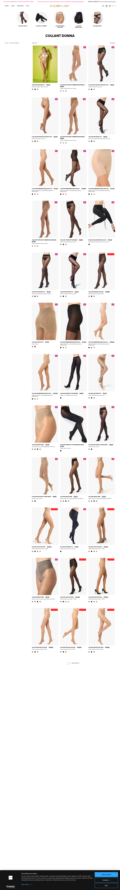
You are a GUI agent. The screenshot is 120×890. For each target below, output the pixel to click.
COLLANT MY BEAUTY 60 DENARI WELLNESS (72, 444)
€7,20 (47, 342)
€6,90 (81, 240)
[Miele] (40, 551)
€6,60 (111, 445)
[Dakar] (63, 91)
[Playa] (37, 194)
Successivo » (76, 663)
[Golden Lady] (60, 6)
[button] (20, 5)
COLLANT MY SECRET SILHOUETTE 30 (98, 85)
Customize (105, 880)
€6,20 (47, 445)
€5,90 (62, 86)
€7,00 (76, 547)
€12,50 (49, 547)
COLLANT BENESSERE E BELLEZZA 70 (70, 188)
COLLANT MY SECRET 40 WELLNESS (98, 444)
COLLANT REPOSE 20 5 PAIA (95, 647)
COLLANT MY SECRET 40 (95, 137)
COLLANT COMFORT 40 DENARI (68, 240)
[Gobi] (60, 91)
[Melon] (32, 89)
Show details (25, 884)
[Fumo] (35, 449)
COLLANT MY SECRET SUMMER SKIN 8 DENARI (72, 85)
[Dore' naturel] (35, 194)
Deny (106, 885)
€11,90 (110, 240)
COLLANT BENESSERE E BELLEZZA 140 (42, 188)
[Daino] (94, 141)
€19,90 (107, 292)
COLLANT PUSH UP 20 (38, 342)
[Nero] (35, 89)
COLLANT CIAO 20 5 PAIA (38, 547)
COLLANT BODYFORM (38, 444)
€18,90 (107, 647)
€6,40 (112, 85)
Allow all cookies (106, 874)
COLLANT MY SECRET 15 (38, 85)
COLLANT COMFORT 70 (66, 547)
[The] (66, 91)
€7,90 (62, 446)
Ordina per (34, 43)
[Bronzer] (37, 89)
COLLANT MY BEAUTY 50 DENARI (69, 393)
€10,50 (84, 188)
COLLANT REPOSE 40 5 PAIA (96, 292)
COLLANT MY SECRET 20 (38, 292)
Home (6, 43)
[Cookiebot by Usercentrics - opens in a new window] (10, 887)
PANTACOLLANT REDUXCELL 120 (97, 240)
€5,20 (48, 85)
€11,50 (56, 188)
